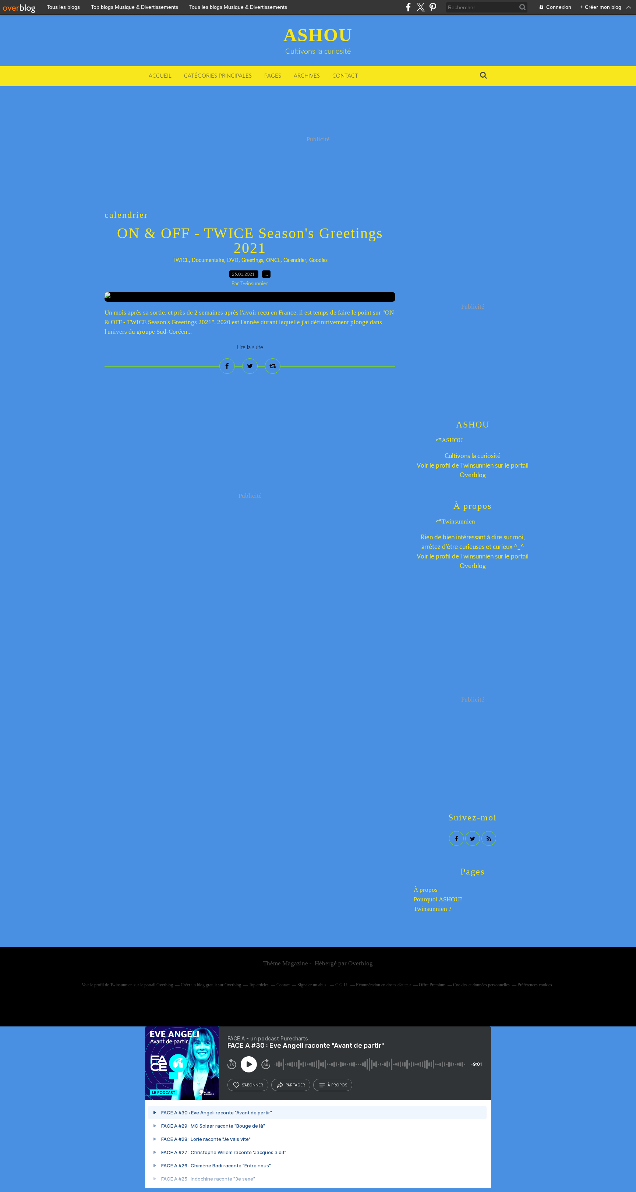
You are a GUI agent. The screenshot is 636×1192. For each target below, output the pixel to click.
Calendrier (294, 260)
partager (295, 1085)
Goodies (318, 260)
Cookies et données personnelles (481, 984)
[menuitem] (160, 76)
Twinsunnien (477, 465)
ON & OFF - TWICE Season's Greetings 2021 (250, 240)
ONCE (273, 260)
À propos (426, 889)
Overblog (360, 963)
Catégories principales (218, 76)
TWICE (181, 260)
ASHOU (318, 35)
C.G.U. (341, 984)
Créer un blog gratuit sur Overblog (211, 984)
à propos (337, 1085)
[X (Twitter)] (420, 7)
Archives (307, 76)
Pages (272, 76)
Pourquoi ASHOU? (438, 899)
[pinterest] (432, 7)
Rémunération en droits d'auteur (383, 984)
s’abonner (252, 1085)
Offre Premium (432, 984)
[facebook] (408, 7)
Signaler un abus (312, 984)
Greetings (252, 260)
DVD (233, 260)
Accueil (160, 76)
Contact (345, 76)
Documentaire (208, 260)
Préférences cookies (534, 984)
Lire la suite (250, 347)
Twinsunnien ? (433, 908)
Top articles (259, 984)
